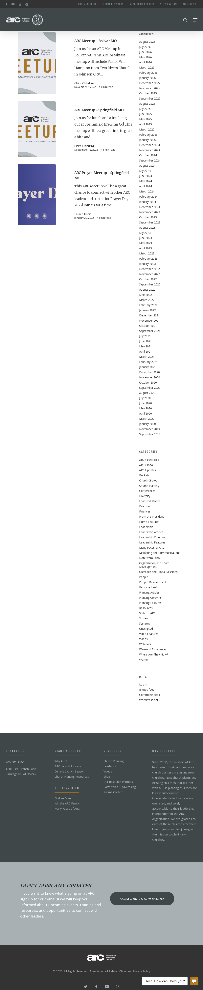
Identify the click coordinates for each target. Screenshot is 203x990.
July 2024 (145, 171)
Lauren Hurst (82, 214)
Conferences (147, 491)
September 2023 (149, 222)
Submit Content (113, 792)
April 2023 (145, 248)
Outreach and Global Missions (158, 572)
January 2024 (147, 202)
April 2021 (145, 351)
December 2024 (149, 145)
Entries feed (146, 689)
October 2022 (148, 279)
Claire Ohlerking (84, 83)
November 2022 (149, 274)
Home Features (149, 522)
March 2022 (146, 300)
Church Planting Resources (72, 776)
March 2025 (146, 129)
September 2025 (149, 98)
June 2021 (145, 341)
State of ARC (147, 613)
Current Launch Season (69, 771)
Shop (106, 776)
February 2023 (148, 258)
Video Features (148, 634)
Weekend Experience (152, 649)
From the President (151, 516)
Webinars (145, 644)
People (143, 577)
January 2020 (147, 424)
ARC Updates (147, 470)
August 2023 (147, 227)
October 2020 (148, 382)
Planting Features (150, 603)
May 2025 (145, 119)
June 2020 (145, 403)
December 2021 (149, 315)
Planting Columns (150, 597)
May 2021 (145, 346)
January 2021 (147, 367)
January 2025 (147, 140)
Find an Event (63, 798)
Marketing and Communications (159, 553)
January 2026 (147, 78)
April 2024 (145, 186)
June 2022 (145, 295)
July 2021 (145, 336)
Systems (144, 623)
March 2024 (146, 191)
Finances (144, 511)
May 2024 (145, 181)
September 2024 (149, 160)
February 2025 (148, 134)
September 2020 (149, 388)
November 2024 (149, 150)
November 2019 (149, 429)
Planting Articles (149, 592)
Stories (143, 618)
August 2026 (147, 42)
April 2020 (145, 413)
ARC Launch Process (68, 766)
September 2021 (149, 331)
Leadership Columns (152, 537)
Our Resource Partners (118, 782)
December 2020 (149, 372)
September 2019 (149, 434)
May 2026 (145, 57)
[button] (195, 20)
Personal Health (149, 587)
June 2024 (145, 176)
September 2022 (149, 284)
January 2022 (147, 310)
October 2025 (148, 93)
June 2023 (145, 238)
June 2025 (145, 114)
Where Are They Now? (153, 654)
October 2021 (148, 326)
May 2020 (145, 408)
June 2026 (145, 52)
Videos (143, 639)
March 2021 (146, 357)
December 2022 (149, 269)
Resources (146, 608)
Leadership (146, 527)
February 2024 (148, 196)
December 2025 (149, 83)
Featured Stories (149, 501)
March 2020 (146, 419)
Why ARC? (61, 761)
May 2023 (145, 243)
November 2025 (149, 88)
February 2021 (148, 362)
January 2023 (147, 264)
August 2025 (147, 103)
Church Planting (149, 485)
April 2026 (145, 62)
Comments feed (149, 695)
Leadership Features (152, 542)
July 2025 (145, 109)
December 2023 (149, 207)
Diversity (144, 496)
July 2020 (145, 398)
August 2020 (147, 393)
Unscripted (146, 628)
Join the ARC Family (67, 803)
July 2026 (145, 47)
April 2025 (145, 124)
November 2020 (149, 377)
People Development (152, 582)
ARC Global (146, 465)
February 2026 (148, 72)
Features (144, 506)
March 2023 (146, 253)
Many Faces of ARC (151, 547)
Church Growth (148, 480)
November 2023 (149, 212)
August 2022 (147, 289)
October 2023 (148, 217)
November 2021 (149, 320)
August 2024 (147, 165)
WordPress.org (148, 700)
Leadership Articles (151, 532)
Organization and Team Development (154, 564)
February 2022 (148, 305)
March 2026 (146, 67)
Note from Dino (149, 558)
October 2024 (148, 155)
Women (144, 659)
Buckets (144, 475)
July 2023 (145, 233)
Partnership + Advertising (119, 787)
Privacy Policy (141, 971)
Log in (143, 684)
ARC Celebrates (149, 460)
